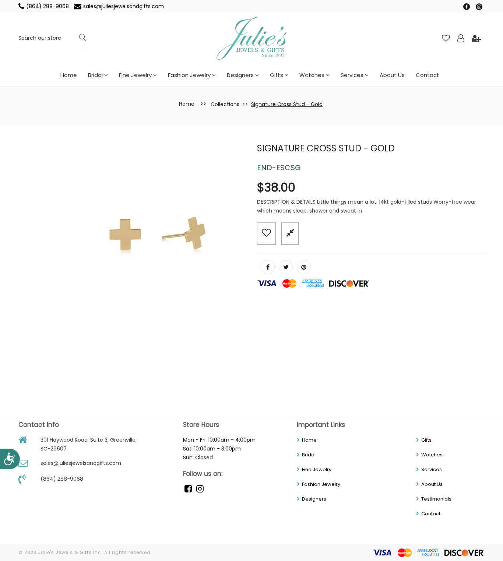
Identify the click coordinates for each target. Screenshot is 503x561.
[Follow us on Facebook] (268, 267)
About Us (392, 75)
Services (353, 75)
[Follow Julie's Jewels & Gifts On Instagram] (479, 6)
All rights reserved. (128, 552)
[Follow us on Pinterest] (304, 267)
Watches (312, 75)
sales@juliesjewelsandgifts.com (123, 6)
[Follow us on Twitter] (286, 267)
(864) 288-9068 (48, 6)
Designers (241, 75)
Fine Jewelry (136, 75)
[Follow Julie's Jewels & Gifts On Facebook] (467, 6)
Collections (225, 104)
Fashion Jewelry (190, 75)
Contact (427, 75)
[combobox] (52, 38)
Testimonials (436, 498)
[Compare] (290, 233)
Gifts (277, 75)
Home (68, 75)
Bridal (96, 75)
